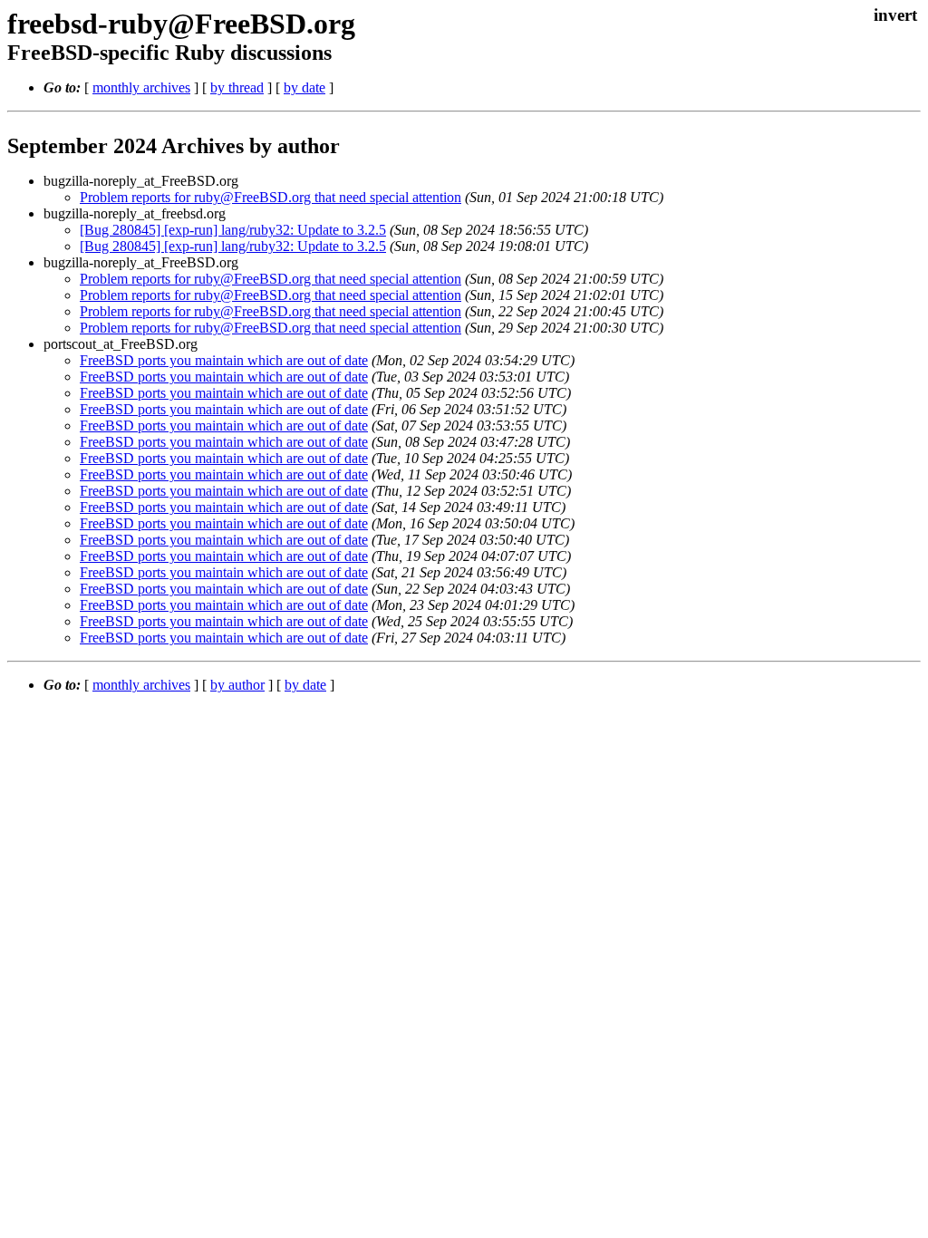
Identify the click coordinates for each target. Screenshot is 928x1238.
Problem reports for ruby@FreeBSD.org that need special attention (270, 197)
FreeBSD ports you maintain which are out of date (224, 360)
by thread (237, 87)
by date (304, 87)
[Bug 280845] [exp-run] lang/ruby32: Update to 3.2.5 (233, 229)
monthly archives (141, 87)
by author (237, 684)
